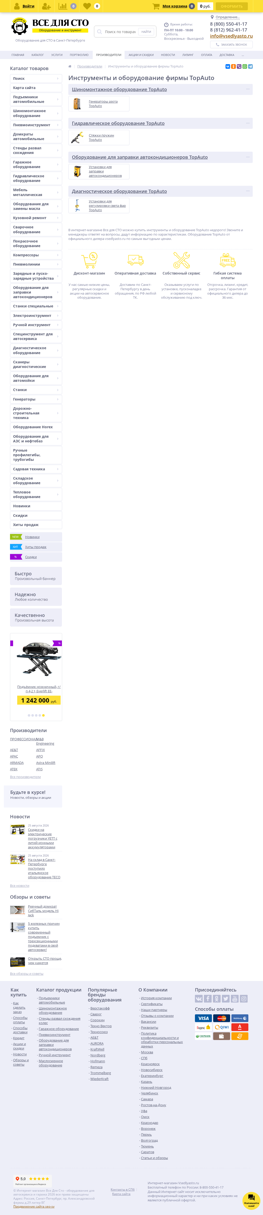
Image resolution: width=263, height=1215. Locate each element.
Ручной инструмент (32, 324)
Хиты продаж (26, 524)
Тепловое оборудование (26, 494)
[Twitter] (226, 999)
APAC (14, 756)
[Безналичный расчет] (239, 1036)
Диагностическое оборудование (29, 350)
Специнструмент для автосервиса (33, 336)
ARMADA (17, 762)
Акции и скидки (141, 55)
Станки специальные (33, 306)
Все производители (25, 777)
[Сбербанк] (203, 1036)
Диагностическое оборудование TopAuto (119, 191)
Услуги (56, 55)
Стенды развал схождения (27, 150)
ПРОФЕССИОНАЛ (23, 739)
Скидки (20, 515)
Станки (20, 389)
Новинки (21, 505)
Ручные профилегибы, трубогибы (27, 455)
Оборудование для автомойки (31, 378)
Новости (168, 55)
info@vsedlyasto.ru (231, 36)
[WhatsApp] (244, 66)
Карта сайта (24, 87)
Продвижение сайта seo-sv (33, 1206)
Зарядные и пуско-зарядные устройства (33, 275)
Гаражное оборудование (26, 164)
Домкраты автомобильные (28, 136)
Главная (18, 55)
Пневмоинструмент (31, 124)
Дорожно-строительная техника (26, 413)
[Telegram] (250, 66)
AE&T (14, 749)
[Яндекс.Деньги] (203, 1027)
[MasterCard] (221, 1018)
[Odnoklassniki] (217, 999)
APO (39, 756)
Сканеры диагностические (29, 364)
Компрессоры (26, 254)
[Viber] (239, 66)
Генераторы (24, 399)
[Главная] (69, 66)
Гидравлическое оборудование (28, 178)
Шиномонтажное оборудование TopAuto (119, 89)
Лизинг (188, 55)
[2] (32, 715)
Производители (108, 55)
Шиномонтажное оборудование (29, 113)
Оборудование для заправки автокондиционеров (32, 292)
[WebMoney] (239, 1018)
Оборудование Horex (33, 426)
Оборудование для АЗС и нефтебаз (31, 438)
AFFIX (40, 749)
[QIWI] (221, 1027)
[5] (43, 715)
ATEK (13, 769)
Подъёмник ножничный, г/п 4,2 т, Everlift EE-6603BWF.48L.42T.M (36, 689)
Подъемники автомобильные (28, 99)
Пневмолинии (26, 264)
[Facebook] (208, 999)
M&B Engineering (45, 741)
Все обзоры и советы (26, 973)
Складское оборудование (26, 480)
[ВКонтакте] (228, 66)
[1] (29, 715)
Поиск (19, 78)
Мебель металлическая (27, 192)
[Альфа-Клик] (239, 1027)
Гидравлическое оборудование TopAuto (118, 123)
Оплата (206, 55)
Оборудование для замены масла (31, 206)
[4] (40, 715)
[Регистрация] (46, 6)
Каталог (38, 55)
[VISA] (203, 1018)
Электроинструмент (32, 315)
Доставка (227, 55)
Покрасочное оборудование (26, 243)
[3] (36, 715)
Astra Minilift (45, 762)
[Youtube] (235, 999)
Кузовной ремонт (29, 217)
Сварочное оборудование (26, 229)
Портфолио (79, 55)
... (243, 55)
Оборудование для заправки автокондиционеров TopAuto (140, 157)
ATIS (39, 769)
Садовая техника (29, 468)
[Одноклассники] (233, 66)
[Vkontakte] (199, 999)
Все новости (19, 885)
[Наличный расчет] (221, 1036)
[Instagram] (244, 999)
